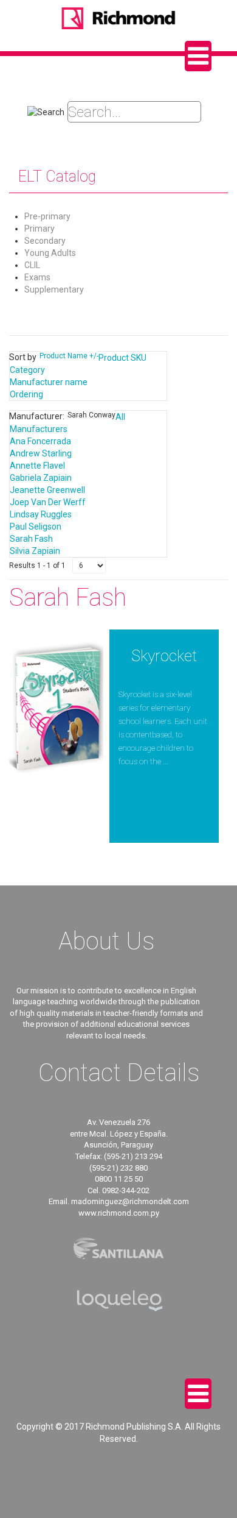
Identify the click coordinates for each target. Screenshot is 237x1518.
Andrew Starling (41, 453)
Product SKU (122, 358)
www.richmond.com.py (118, 1213)
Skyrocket (164, 656)
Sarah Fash (31, 539)
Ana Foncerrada (40, 441)
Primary (39, 228)
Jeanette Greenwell (47, 490)
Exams (37, 277)
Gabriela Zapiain (41, 478)
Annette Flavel (37, 465)
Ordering (26, 394)
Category (27, 370)
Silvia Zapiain (35, 551)
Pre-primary (47, 216)
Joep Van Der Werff (48, 502)
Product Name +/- (69, 356)
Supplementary (54, 289)
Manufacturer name (49, 382)
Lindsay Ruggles (41, 514)
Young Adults (50, 253)
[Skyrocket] (56, 708)
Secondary (45, 241)
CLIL (32, 265)
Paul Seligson (35, 526)
